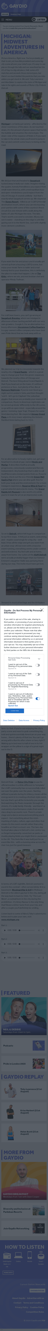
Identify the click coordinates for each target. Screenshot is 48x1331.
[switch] (38, 665)
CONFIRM (15, 711)
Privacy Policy (39, 720)
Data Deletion (9, 720)
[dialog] (24, 665)
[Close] (42, 610)
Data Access (24, 720)
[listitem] (24, 659)
